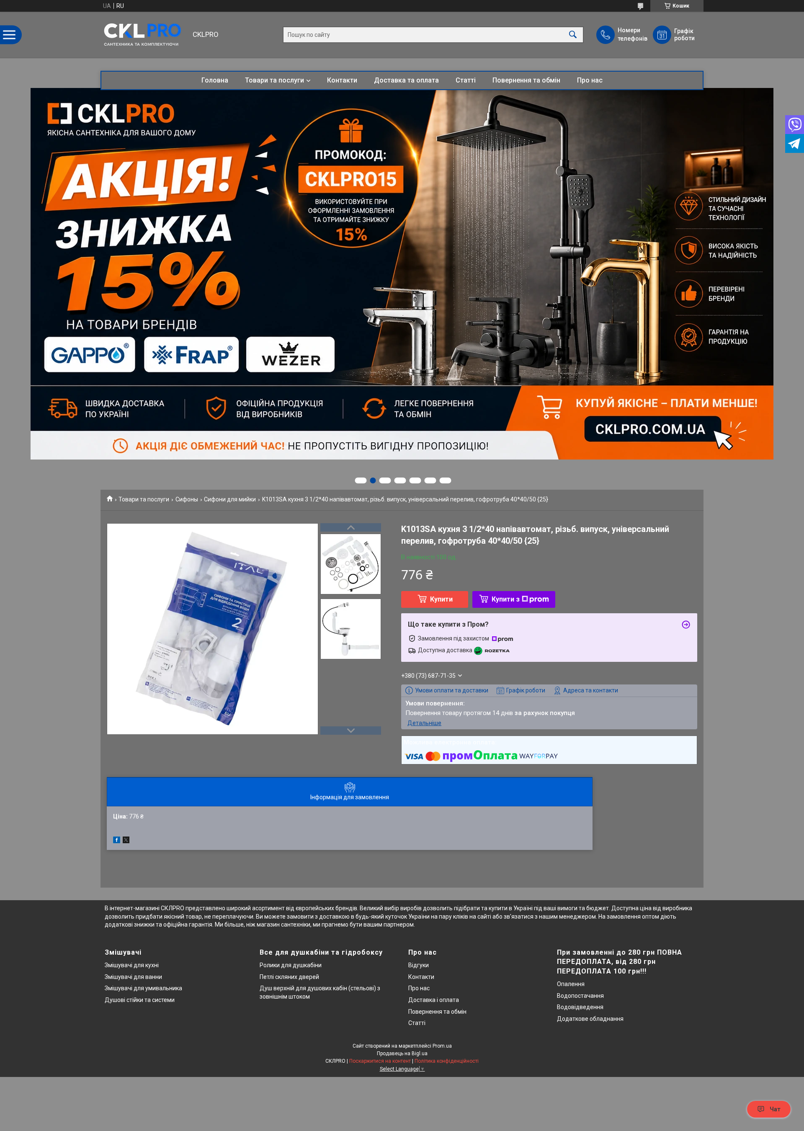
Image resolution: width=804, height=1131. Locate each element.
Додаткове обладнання (590, 1018)
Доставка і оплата (433, 1000)
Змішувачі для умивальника (143, 988)
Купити (441, 599)
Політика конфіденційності (447, 1061)
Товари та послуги (274, 80)
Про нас (590, 80)
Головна (214, 80)
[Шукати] (573, 35)
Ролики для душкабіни (291, 965)
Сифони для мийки (230, 499)
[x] (126, 841)
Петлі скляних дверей (289, 976)
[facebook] (116, 841)
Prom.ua (442, 1046)
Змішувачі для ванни (133, 976)
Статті (466, 80)
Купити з (506, 599)
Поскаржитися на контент (380, 1061)
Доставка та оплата (406, 80)
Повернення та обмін (526, 80)
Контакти (342, 80)
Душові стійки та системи (140, 1000)
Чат (775, 1109)
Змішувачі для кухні (132, 965)
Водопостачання (580, 995)
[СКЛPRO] (144, 35)
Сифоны (186, 499)
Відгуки (418, 965)
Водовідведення (580, 1007)
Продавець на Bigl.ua (402, 1053)
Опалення (571, 984)
